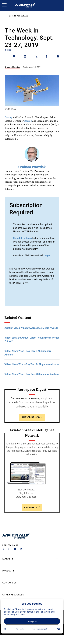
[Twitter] (3, 549)
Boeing (8, 117)
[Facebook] (9, 549)
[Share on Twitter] (36, 57)
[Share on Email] (14, 57)
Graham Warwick (12, 67)
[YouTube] (15, 549)
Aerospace (22, 16)
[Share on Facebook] (47, 57)
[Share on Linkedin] (25, 57)
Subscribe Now (31, 417)
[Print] (58, 57)
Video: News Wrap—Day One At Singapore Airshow (31, 374)
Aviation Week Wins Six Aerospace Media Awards (31, 328)
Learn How (31, 507)
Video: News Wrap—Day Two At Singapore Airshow (31, 364)
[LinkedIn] (21, 549)
